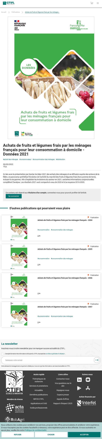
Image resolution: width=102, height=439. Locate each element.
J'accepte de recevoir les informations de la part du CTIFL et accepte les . (35, 353)
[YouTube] (88, 381)
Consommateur (25, 159)
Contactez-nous (62, 379)
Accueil (3, 12)
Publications (16, 12)
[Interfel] (86, 405)
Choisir (51, 434)
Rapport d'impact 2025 (62, 403)
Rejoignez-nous (63, 390)
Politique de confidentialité (35, 430)
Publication (94, 217)
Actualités (39, 390)
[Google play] (79, 390)
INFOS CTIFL (38, 399)
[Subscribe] (96, 360)
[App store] (88, 390)
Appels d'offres (63, 399)
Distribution (61, 159)
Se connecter (13, 196)
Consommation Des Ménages (44, 159)
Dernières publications (39, 395)
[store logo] (21, 3)
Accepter (84, 434)
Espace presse (63, 395)
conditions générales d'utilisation (55, 353)
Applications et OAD (39, 403)
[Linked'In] (79, 381)
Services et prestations (38, 386)
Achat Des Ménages (11, 159)
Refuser (17, 434)
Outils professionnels (38, 408)
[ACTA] (15, 413)
